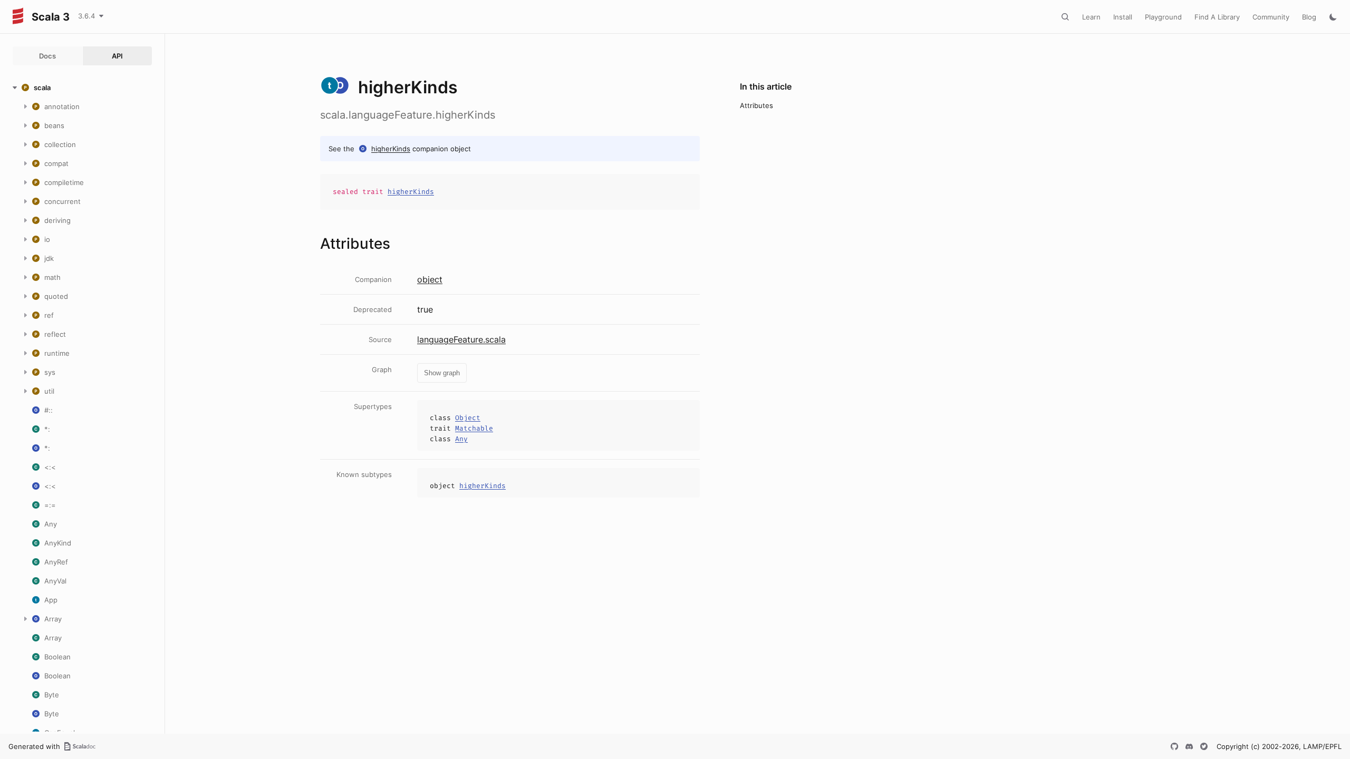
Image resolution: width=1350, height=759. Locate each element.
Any (461, 438)
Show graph (442, 373)
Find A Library (1217, 17)
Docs (47, 56)
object (429, 279)
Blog (1309, 17)
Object (467, 417)
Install (1122, 17)
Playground (1163, 17)
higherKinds (390, 148)
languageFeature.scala (461, 339)
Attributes (756, 105)
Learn (1091, 17)
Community (1270, 17)
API (117, 56)
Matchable (474, 428)
